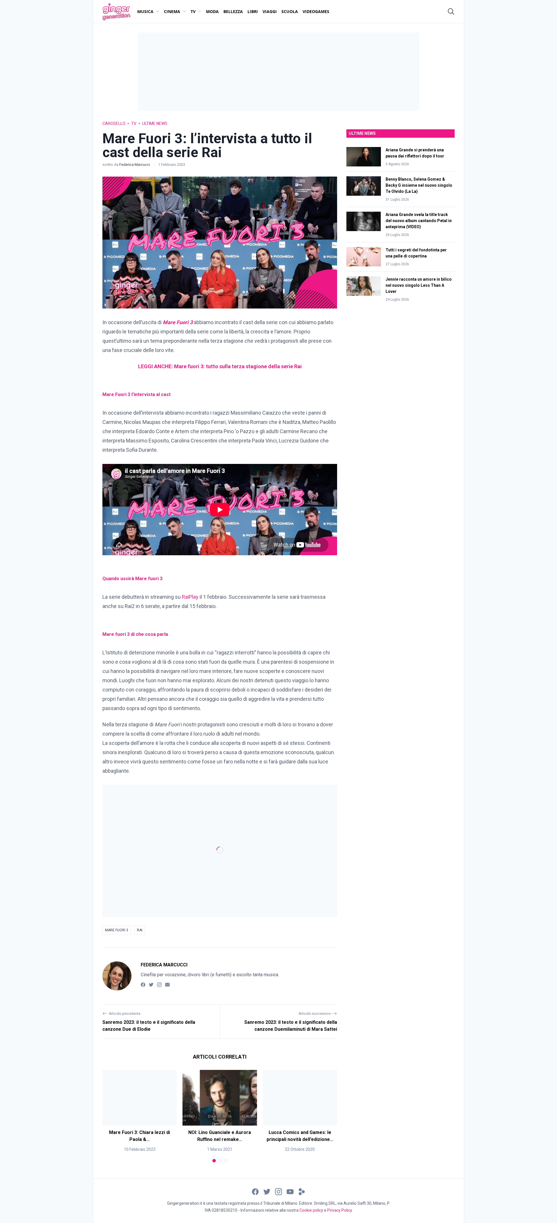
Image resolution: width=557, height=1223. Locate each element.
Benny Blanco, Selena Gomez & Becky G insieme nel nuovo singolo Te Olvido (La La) (419, 185)
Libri (252, 11)
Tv (193, 11)
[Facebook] (143, 984)
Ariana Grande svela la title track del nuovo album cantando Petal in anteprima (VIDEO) (419, 220)
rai (139, 930)
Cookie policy (311, 1210)
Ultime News (154, 123)
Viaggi (270, 11)
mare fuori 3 (116, 930)
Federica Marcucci (135, 164)
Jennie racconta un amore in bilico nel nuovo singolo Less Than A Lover (419, 285)
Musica (145, 11)
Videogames (316, 11)
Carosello (113, 123)
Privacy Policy (339, 1210)
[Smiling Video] (301, 1191)
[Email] (167, 984)
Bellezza (233, 11)
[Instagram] (159, 984)
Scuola (289, 11)
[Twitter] (151, 984)
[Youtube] (290, 1191)
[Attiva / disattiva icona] (451, 12)
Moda (212, 11)
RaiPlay (190, 597)
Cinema (172, 11)
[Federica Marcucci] (116, 975)
